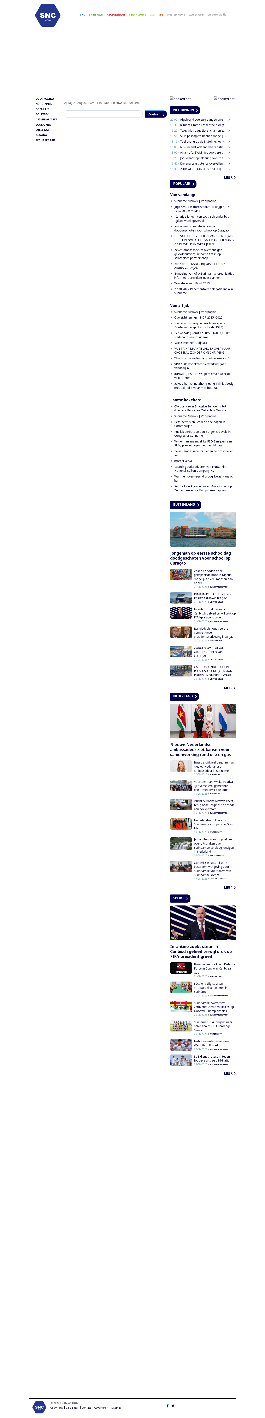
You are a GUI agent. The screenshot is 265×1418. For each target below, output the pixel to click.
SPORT (178, 898)
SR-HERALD (96, 14)
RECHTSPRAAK (45, 140)
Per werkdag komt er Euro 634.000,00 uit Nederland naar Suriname (202, 335)
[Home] (48, 15)
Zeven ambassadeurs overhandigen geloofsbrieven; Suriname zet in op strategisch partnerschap (198, 254)
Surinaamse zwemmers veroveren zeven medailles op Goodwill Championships (214, 1007)
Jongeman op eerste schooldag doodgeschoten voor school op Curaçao (201, 228)
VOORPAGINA (45, 99)
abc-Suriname (217, 855)
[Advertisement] (132, 64)
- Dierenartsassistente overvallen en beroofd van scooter (198, 163)
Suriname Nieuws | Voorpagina (195, 201)
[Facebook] (168, 1405)
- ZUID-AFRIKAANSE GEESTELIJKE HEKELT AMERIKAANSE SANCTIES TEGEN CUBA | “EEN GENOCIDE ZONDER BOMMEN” (198, 169)
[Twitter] (173, 1405)
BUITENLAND (184, 504)
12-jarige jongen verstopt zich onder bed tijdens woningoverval (201, 219)
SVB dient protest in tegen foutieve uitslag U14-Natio (212, 1058)
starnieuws (216, 640)
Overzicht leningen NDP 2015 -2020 (198, 317)
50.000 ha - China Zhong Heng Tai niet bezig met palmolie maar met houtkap (204, 386)
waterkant (216, 774)
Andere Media (217, 14)
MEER (228, 177)
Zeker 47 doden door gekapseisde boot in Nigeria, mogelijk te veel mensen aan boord (213, 577)
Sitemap (116, 1407)
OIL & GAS (42, 130)
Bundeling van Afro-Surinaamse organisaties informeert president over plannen (204, 275)
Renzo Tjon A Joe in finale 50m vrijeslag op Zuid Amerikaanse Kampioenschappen (203, 488)
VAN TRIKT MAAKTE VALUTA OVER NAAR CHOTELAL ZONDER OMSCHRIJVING (202, 351)
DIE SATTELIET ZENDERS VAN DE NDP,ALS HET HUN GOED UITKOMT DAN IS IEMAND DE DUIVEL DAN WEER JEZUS (204, 240)
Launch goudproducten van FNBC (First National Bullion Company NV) (201, 469)
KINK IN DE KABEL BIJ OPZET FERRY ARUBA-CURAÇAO (214, 596)
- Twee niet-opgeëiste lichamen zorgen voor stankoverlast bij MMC (198, 130)
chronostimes (218, 878)
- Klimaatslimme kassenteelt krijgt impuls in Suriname (198, 125)
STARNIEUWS (137, 14)
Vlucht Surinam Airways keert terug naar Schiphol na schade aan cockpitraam (214, 805)
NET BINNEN (44, 104)
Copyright (56, 1407)
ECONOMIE (43, 124)
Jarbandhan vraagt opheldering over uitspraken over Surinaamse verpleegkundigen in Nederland (214, 845)
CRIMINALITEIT (46, 119)
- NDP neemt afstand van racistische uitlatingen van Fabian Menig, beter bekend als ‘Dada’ (198, 147)
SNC (82, 14)
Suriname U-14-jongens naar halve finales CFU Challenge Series (213, 1026)
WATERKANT (197, 14)
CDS (152, 14)
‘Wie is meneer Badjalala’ (190, 343)
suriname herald (219, 586)
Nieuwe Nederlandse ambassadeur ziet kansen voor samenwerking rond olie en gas (200, 749)
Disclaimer (72, 1407)
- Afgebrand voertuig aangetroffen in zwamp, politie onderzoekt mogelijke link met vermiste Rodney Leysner (198, 119)
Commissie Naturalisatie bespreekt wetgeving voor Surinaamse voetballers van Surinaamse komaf (212, 869)
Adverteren (101, 1407)
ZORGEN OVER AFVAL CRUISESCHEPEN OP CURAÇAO (209, 652)
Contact (86, 1407)
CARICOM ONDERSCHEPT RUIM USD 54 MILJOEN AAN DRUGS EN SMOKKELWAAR (213, 671)
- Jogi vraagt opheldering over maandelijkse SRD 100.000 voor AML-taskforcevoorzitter (198, 158)
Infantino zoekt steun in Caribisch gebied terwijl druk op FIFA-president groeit (215, 613)
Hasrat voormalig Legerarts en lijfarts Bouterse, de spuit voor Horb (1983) (199, 325)
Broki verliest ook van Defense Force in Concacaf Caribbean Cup (214, 968)
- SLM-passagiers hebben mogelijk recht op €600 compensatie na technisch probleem (198, 136)
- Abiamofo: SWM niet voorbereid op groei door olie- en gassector (198, 152)
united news (216, 602)
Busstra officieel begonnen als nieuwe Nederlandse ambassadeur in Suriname (214, 766)
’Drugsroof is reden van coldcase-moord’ (201, 358)
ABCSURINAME (116, 14)
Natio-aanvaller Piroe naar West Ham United (211, 1043)
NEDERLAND (183, 696)
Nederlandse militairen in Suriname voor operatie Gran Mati (213, 824)
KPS (160, 14)
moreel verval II (184, 461)
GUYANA (41, 135)
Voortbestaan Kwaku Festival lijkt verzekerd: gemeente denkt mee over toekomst (214, 786)
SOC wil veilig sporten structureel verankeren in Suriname (211, 988)
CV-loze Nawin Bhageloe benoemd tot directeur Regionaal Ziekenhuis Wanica (200, 408)
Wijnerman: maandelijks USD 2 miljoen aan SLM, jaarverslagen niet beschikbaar (203, 443)
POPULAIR (42, 109)
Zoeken (154, 114)
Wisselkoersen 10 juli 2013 (192, 283)
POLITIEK (42, 114)
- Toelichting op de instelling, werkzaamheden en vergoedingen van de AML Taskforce (198, 141)
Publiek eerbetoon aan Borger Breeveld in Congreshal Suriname (202, 434)
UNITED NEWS (176, 14)
